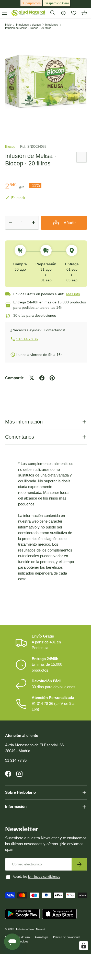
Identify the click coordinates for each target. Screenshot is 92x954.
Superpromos (31, 3)
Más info (73, 294)
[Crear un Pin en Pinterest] (52, 378)
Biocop (10, 147)
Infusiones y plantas (28, 24)
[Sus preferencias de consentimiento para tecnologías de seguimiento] (79, 945)
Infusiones (51, 24)
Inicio (8, 24)
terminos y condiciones (44, 890)
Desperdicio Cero (56, 3)
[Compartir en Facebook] (42, 378)
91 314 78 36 (16, 774)
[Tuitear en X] (32, 378)
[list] (46, 81)
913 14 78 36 (27, 339)
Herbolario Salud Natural (30, 950)
